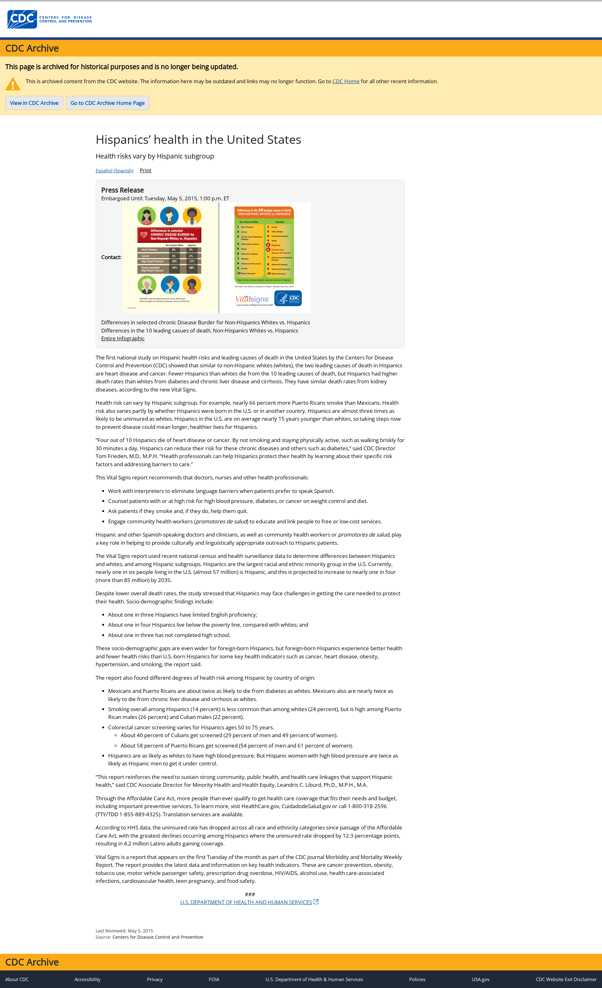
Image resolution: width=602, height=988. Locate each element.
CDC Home (346, 81)
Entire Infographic (123, 338)
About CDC (17, 979)
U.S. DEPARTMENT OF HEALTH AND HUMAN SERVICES (246, 902)
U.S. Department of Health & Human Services (314, 979)
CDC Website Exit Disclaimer (566, 979)
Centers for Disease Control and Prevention (158, 937)
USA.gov (481, 979)
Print (145, 170)
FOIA (214, 979)
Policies (417, 979)
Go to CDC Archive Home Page (108, 102)
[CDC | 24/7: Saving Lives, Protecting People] (49, 19)
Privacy (155, 979)
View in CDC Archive (34, 102)
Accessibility (88, 979)
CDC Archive (32, 47)
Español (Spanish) (114, 170)
